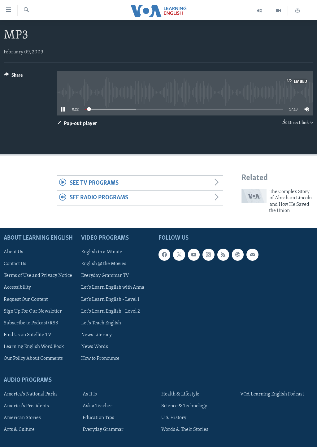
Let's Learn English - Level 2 (110, 311)
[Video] (278, 11)
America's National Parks (31, 394)
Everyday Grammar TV (105, 275)
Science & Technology (184, 406)
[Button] (13, 77)
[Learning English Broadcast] (259, 11)
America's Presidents (26, 406)
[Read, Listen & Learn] (297, 11)
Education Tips (98, 418)
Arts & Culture (19, 429)
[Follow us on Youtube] (194, 255)
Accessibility (17, 287)
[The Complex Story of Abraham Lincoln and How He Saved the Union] (254, 196)
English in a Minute (101, 252)
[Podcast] (238, 255)
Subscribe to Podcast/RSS (31, 323)
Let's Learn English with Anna (112, 287)
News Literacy (96, 334)
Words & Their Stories (184, 429)
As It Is (90, 394)
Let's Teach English (101, 323)
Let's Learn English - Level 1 (110, 299)
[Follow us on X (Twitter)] (179, 255)
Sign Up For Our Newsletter (33, 311)
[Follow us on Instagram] (208, 255)
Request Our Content (26, 299)
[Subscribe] (252, 255)
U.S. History (173, 418)
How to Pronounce (100, 358)
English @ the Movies (103, 264)
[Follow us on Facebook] (164, 255)
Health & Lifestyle (180, 394)
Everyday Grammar (103, 429)
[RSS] (223, 255)
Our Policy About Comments (33, 358)
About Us (13, 252)
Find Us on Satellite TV (27, 334)
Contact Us (15, 264)
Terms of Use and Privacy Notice (38, 275)
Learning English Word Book (34, 346)
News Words (94, 346)
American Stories (22, 418)
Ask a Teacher (97, 406)
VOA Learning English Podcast (272, 394)
